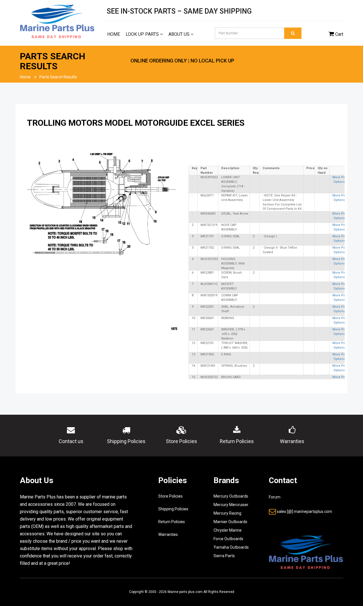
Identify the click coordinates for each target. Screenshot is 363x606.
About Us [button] (179, 34)
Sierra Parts (224, 555)
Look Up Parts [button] (143, 34)
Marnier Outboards (230, 521)
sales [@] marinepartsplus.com (304, 511)
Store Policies (170, 496)
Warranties (168, 534)
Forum (274, 497)
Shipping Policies (173, 509)
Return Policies (171, 521)
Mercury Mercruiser (231, 504)
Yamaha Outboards (231, 547)
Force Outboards (228, 538)
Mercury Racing (227, 513)
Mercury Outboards (231, 496)
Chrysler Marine (228, 530)
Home (113, 34)
